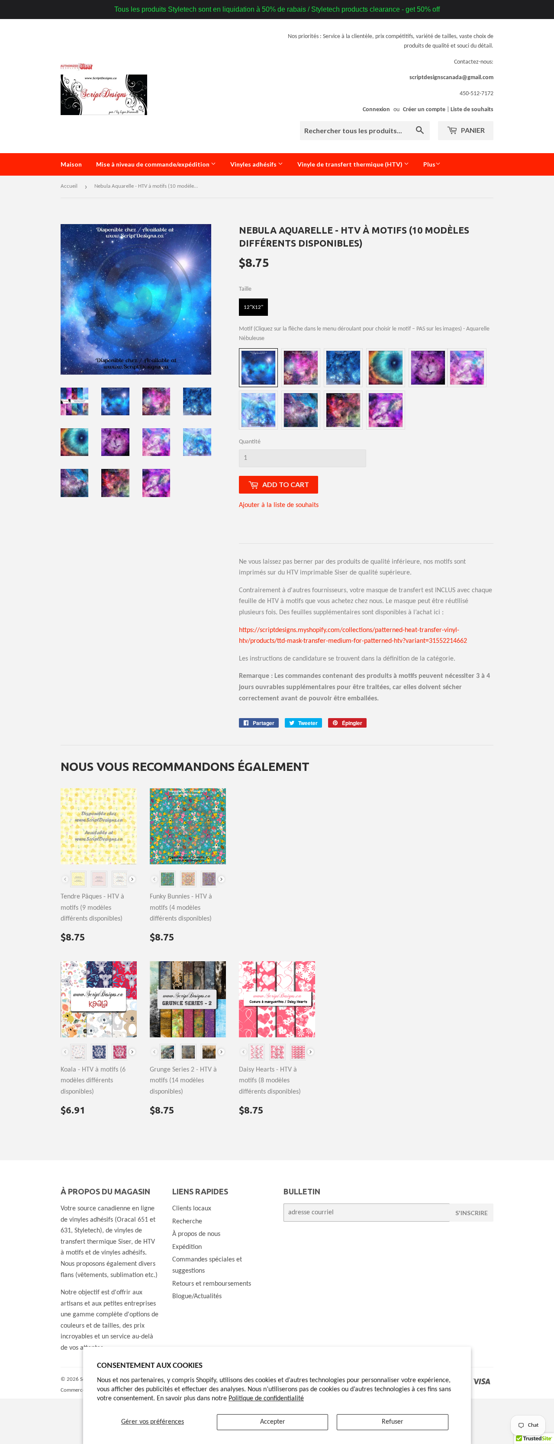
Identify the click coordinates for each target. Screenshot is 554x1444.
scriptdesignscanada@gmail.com (451, 77)
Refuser (392, 1421)
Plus (429, 164)
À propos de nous (196, 1234)
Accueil (69, 186)
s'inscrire (471, 1212)
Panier (472, 130)
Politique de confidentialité (266, 1398)
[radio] (253, 307)
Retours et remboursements (211, 1283)
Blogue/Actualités (197, 1296)
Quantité (250, 442)
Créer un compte (424, 109)
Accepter (272, 1421)
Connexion (376, 109)
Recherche (187, 1221)
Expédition (187, 1247)
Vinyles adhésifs (254, 164)
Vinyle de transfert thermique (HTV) (350, 164)
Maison (71, 164)
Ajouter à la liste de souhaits (279, 505)
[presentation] (132, 879)
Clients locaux (191, 1208)
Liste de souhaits (472, 109)
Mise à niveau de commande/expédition (153, 164)
